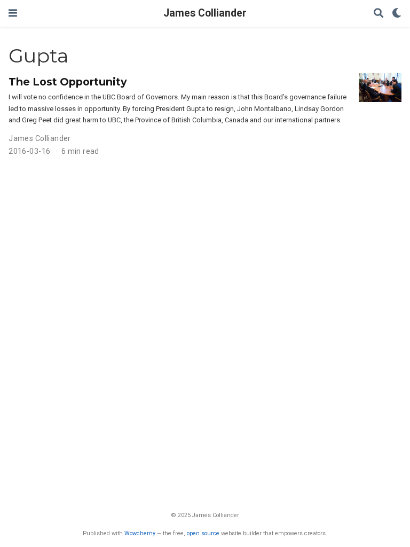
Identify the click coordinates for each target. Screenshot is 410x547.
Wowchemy (139, 533)
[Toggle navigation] (13, 13)
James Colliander (205, 13)
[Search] (378, 13)
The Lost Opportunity (68, 81)
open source (203, 533)
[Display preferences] (396, 13)
